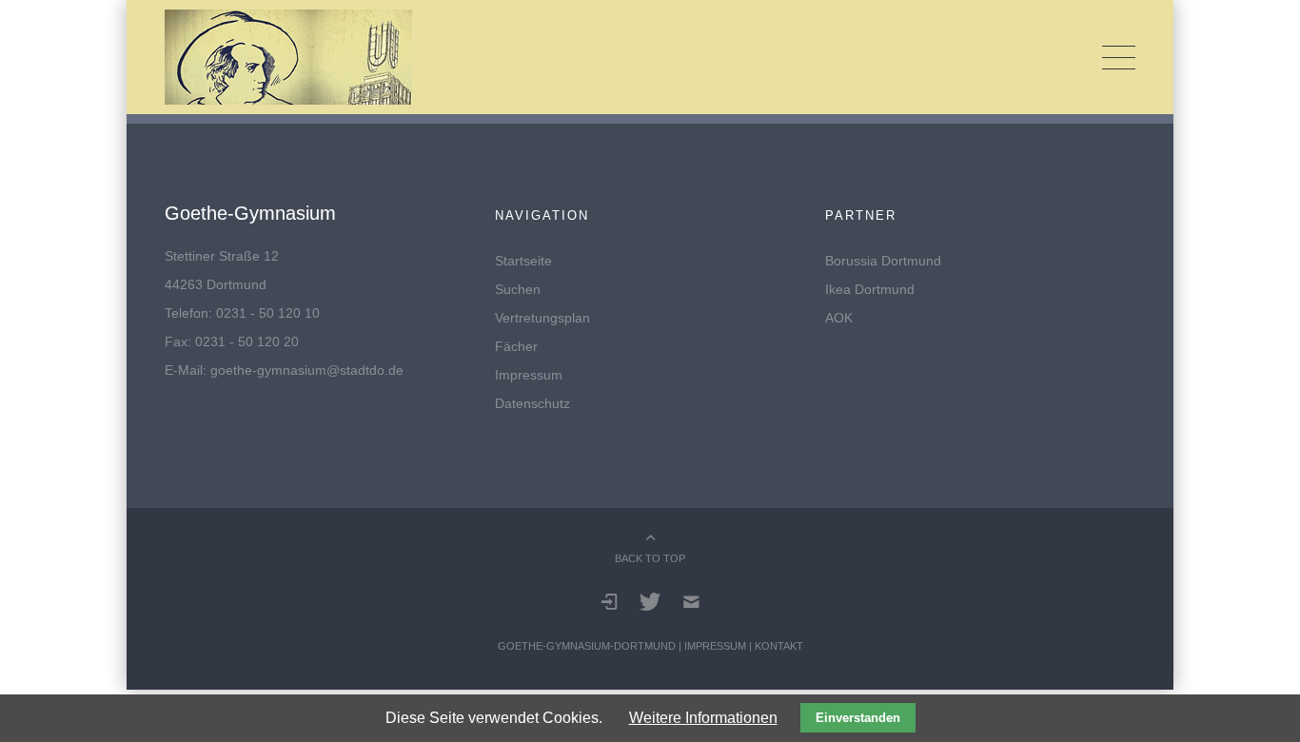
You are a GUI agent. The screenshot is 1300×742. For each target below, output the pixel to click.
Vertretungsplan (542, 317)
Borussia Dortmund (883, 260)
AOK (839, 317)
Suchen (518, 289)
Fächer (516, 346)
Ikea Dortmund (870, 289)
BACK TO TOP (650, 558)
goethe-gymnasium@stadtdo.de (307, 370)
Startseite (523, 260)
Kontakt (779, 646)
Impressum (528, 374)
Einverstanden (858, 718)
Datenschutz (532, 403)
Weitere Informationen (703, 718)
